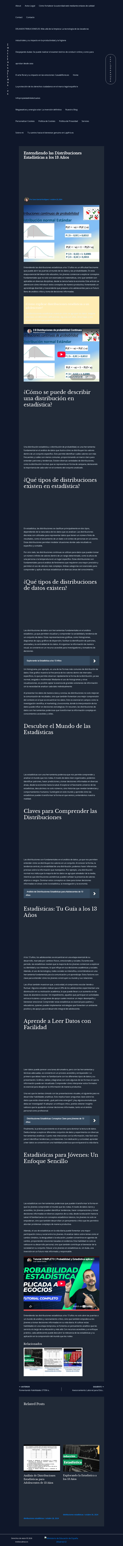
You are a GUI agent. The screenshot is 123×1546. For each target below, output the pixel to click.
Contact (18, 17)
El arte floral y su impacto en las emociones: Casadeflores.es (42, 75)
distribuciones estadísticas (34, 1518)
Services (85, 121)
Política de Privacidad (68, 121)
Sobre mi (19, 132)
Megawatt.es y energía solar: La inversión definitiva (38, 109)
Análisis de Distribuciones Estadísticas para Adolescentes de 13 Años (39, 1479)
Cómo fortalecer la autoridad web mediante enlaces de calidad (66, 5)
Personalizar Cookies (25, 121)
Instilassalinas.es (8, 69)
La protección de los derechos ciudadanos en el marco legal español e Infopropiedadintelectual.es (46, 92)
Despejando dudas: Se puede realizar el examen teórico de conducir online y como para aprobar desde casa (54, 58)
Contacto (30, 17)
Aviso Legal (30, 5)
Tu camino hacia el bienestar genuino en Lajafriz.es (50, 132)
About (18, 5)
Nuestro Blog (71, 109)
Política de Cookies (46, 121)
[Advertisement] (61, 179)
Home (75, 75)
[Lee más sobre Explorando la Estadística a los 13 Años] (81, 1458)
